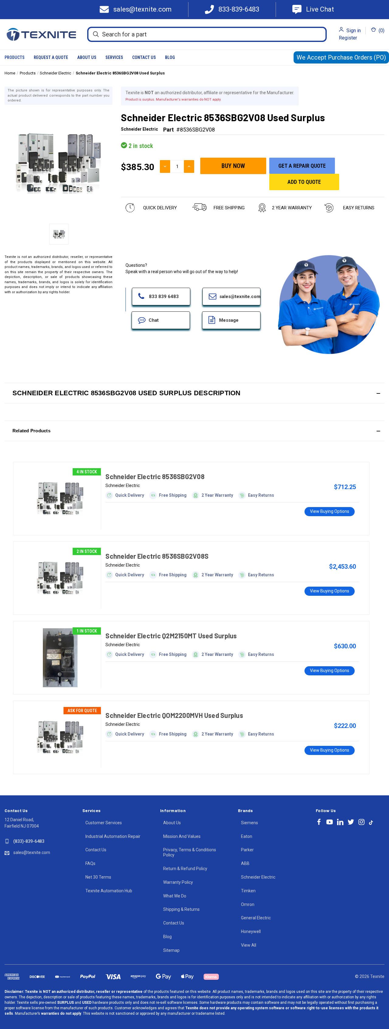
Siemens (249, 822)
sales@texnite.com (31, 852)
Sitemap (171, 950)
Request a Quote (51, 57)
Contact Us (144, 57)
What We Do (174, 896)
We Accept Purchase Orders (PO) (341, 57)
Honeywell (251, 931)
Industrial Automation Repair (112, 836)
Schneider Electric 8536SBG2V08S (156, 556)
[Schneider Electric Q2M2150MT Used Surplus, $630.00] (60, 657)
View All (248, 945)
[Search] (96, 34)
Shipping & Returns (181, 909)
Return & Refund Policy (185, 868)
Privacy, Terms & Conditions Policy (189, 852)
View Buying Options (329, 511)
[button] (194, 393)
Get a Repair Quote (302, 166)
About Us (86, 57)
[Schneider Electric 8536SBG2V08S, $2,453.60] (60, 578)
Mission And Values (182, 836)
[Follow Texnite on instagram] (361, 822)
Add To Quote (304, 182)
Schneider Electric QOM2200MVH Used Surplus (174, 715)
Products (15, 57)
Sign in (353, 30)
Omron (247, 904)
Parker (247, 849)
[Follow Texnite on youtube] (329, 822)
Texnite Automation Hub (108, 890)
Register (348, 38)
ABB (245, 863)
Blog (170, 57)
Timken (248, 890)
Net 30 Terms (98, 877)
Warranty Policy (178, 882)
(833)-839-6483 (28, 841)
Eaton (246, 836)
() (380, 30)
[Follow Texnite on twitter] (351, 822)
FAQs (90, 863)
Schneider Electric (258, 877)
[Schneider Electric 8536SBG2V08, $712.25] (60, 498)
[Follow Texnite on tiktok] (371, 822)
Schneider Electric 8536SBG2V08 (155, 476)
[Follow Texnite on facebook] (319, 822)
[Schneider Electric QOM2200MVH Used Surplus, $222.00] (60, 737)
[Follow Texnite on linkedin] (340, 822)
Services (114, 57)
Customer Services (103, 822)
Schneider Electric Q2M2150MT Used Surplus (171, 636)
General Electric (256, 917)
